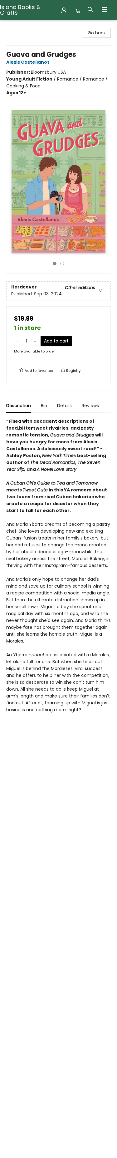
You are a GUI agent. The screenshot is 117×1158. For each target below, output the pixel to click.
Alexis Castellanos (28, 62)
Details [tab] (64, 405)
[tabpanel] (58, 575)
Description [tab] (18, 405)
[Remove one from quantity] (18, 341)
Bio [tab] (44, 405)
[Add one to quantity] (35, 341)
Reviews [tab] (90, 405)
